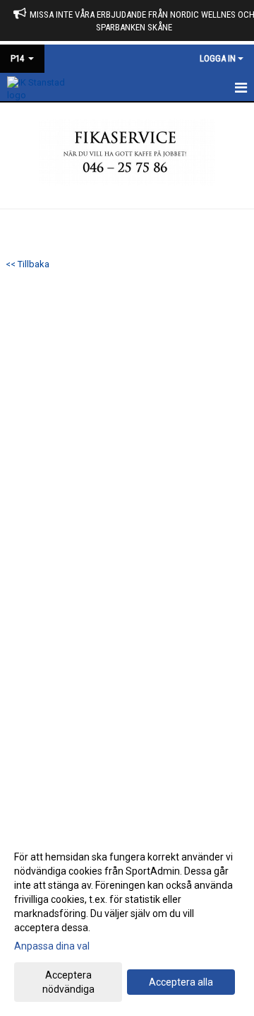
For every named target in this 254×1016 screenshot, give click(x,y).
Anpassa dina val (52, 946)
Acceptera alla (181, 982)
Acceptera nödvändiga (68, 982)
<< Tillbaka (27, 264)
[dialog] (127, 922)
